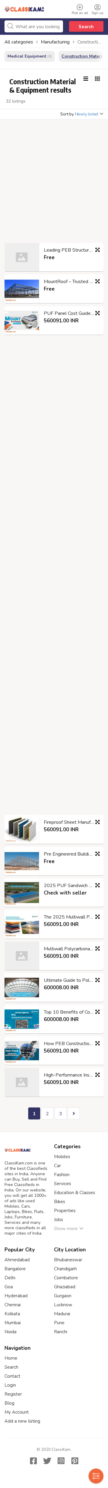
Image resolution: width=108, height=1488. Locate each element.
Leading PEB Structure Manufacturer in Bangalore (71, 250)
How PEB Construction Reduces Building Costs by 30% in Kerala (71, 1043)
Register (13, 1394)
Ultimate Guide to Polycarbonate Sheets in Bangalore (71, 980)
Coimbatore (66, 1277)
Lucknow (63, 1304)
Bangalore (15, 1268)
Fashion (62, 1174)
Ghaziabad (64, 1286)
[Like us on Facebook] (33, 1461)
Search (86, 27)
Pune (59, 1322)
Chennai (12, 1304)
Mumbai (12, 1322)
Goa (8, 1286)
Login (10, 1385)
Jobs (58, 1219)
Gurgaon (62, 1295)
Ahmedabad (17, 1259)
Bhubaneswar (68, 1259)
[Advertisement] (54, 183)
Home (10, 1358)
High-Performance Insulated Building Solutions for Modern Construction (71, 1075)
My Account (16, 1412)
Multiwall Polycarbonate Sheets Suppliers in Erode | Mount (71, 949)
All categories (18, 42)
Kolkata (12, 1313)
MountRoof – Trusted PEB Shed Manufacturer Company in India (71, 281)
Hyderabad (16, 1295)
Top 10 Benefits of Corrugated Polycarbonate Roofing (71, 1012)
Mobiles (62, 1156)
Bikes (59, 1201)
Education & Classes (74, 1192)
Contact (12, 1376)
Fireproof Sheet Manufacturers (71, 822)
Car (57, 1165)
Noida (10, 1331)
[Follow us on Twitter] (47, 1461)
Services (62, 1183)
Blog (9, 1403)
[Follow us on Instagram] (61, 1461)
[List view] (86, 79)
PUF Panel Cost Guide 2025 (71, 313)
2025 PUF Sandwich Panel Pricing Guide (71, 885)
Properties (65, 1210)
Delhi (9, 1277)
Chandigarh (65, 1268)
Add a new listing (22, 1421)
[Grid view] (98, 79)
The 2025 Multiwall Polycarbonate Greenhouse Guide (71, 917)
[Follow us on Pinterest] (75, 1461)
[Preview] (97, 250)
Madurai (62, 1313)
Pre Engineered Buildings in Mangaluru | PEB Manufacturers (71, 854)
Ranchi (60, 1331)
